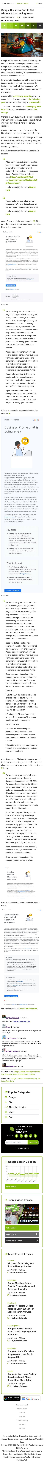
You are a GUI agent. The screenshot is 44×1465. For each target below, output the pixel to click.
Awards (22, 1413)
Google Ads (11, 1280)
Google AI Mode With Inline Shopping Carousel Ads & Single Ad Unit (20, 1354)
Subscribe (33, 1142)
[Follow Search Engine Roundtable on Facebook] (16, 1136)
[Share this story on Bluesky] (28, 26)
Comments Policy (22, 1420)
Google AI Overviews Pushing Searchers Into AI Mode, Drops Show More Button (21, 1377)
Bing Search (11, 1303)
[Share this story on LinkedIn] (22, 26)
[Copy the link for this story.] (40, 26)
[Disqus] (22, 1041)
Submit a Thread (22, 1405)
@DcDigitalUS (31, 180)
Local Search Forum (28, 1009)
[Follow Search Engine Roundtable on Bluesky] (26, 1136)
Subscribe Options (22, 1148)
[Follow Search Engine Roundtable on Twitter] (21, 1136)
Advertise (22, 1424)
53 (10, 1386)
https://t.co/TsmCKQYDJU (21, 177)
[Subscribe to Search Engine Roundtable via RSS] (35, 1136)
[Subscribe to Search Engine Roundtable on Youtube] (30, 1136)
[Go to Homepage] (15, 3)
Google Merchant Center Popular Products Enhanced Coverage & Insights (21, 1286)
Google (10, 1371)
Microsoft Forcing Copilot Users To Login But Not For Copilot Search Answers (20, 1309)
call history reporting (22, 96)
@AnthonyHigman (17, 180)
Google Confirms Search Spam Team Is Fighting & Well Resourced (21, 1331)
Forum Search (22, 1409)
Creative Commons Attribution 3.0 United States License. (22, 1454)
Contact (22, 1428)
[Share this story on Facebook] (4, 26)
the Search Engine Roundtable (23, 1436)
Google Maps (14, 20)
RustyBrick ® (21, 1445)
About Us (22, 1416)
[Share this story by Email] (34, 26)
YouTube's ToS (22, 1460)
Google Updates (13, 1326)
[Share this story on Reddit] (16, 26)
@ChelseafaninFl (13, 183)
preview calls (34, 102)
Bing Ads (10, 1260)
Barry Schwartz (29, 17)
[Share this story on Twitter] (10, 26)
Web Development (35, 1445)
